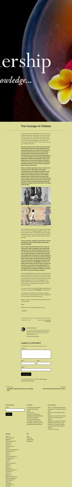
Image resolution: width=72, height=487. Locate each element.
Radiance (7, 474)
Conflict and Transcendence (32, 417)
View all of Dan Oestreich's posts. (33, 336)
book (41, 229)
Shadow (7, 481)
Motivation (8, 464)
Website (23, 367)
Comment (23, 348)
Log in (28, 436)
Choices (7, 442)
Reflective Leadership (10, 478)
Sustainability (8, 483)
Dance (7, 447)
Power (7, 473)
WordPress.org (30, 441)
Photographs (8, 471)
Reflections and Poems (10, 476)
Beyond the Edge (9, 437)
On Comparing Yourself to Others (34, 407)
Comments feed (30, 439)
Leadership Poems (9, 458)
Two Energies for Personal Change (34, 420)
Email (38, 360)
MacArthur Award (37, 231)
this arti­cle (31, 290)
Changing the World (47, 320)
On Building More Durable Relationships (35, 415)
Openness (8, 468)
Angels (7, 436)
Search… (7, 407)
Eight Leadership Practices (11, 449)
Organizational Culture (10, 469)
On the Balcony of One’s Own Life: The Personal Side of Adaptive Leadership (56, 426)
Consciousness (9, 446)
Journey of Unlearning (10, 456)
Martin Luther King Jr (10, 463)
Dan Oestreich (51, 409)
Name (22, 360)
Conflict (7, 444)
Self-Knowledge (9, 479)
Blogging (7, 439)
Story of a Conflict (30, 412)
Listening (7, 459)
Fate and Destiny (9, 451)
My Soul (28, 410)
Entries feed (29, 437)
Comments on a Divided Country (33, 414)
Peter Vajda (50, 412)
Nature (7, 466)
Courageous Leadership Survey (33, 419)
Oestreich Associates (30, 334)
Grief (7, 453)
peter (49, 407)
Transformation (48, 321)
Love (7, 461)
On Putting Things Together (32, 409)
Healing (7, 454)
